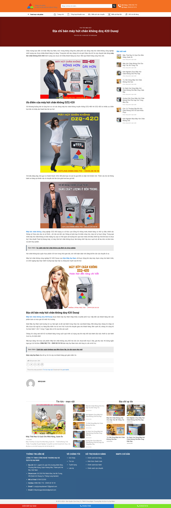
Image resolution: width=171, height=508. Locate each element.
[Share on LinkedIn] (42, 364)
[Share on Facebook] (28, 364)
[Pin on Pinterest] (38, 364)
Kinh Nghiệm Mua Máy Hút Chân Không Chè (134, 120)
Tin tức (71, 461)
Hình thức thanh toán (95, 461)
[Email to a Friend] (35, 364)
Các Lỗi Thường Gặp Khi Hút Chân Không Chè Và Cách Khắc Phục (133, 110)
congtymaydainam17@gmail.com (45, 486)
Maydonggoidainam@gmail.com (45, 490)
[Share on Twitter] (31, 364)
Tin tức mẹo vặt (85, 28)
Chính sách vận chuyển (95, 468)
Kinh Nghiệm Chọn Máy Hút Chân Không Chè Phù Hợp (132, 73)
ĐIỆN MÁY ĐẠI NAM (29, 506)
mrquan (94, 35)
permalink (66, 369)
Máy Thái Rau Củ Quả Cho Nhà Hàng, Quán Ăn (133, 56)
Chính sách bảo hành (95, 465)
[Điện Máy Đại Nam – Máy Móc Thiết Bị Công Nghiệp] (42, 6)
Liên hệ (71, 468)
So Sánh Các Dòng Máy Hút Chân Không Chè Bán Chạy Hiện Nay (133, 90)
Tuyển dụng (73, 465)
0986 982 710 (133, 5)
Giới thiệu (72, 458)
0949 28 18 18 (132, 7)
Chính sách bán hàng (95, 458)
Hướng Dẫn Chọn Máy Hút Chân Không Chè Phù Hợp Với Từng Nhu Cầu (133, 100)
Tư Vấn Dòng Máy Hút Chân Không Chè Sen (132, 81)
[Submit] (114, 6)
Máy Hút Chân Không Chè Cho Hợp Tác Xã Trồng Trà (133, 64)
